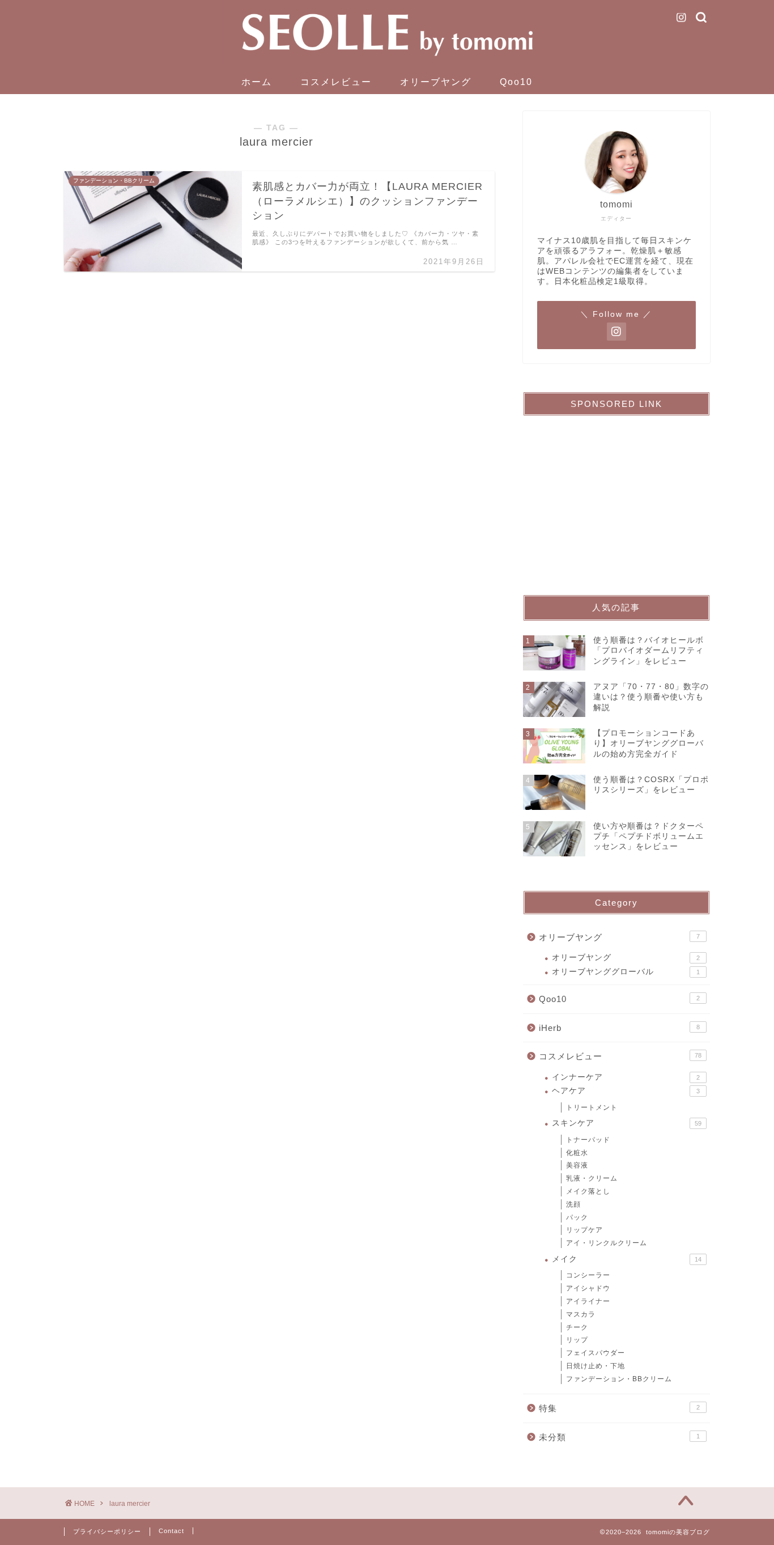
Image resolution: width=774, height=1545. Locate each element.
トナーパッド (588, 1140)
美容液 (577, 1165)
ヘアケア (626, 1090)
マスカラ (581, 1314)
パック (577, 1217)
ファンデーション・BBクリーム (619, 1379)
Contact (171, 1530)
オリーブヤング (435, 82)
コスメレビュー (336, 82)
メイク (626, 1259)
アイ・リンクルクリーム (606, 1243)
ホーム (256, 82)
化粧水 (577, 1153)
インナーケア (626, 1077)
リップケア (584, 1230)
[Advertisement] (616, 495)
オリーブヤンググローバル (626, 971)
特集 (619, 1408)
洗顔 (573, 1204)
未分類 (619, 1437)
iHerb (619, 1028)
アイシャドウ (588, 1288)
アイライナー (588, 1301)
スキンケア (626, 1123)
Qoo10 (516, 82)
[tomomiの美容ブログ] (387, 65)
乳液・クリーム (592, 1178)
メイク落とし (588, 1191)
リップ (577, 1340)
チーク (577, 1327)
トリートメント (592, 1107)
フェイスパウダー (595, 1353)
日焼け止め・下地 (595, 1366)
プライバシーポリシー (107, 1531)
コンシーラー (588, 1275)
